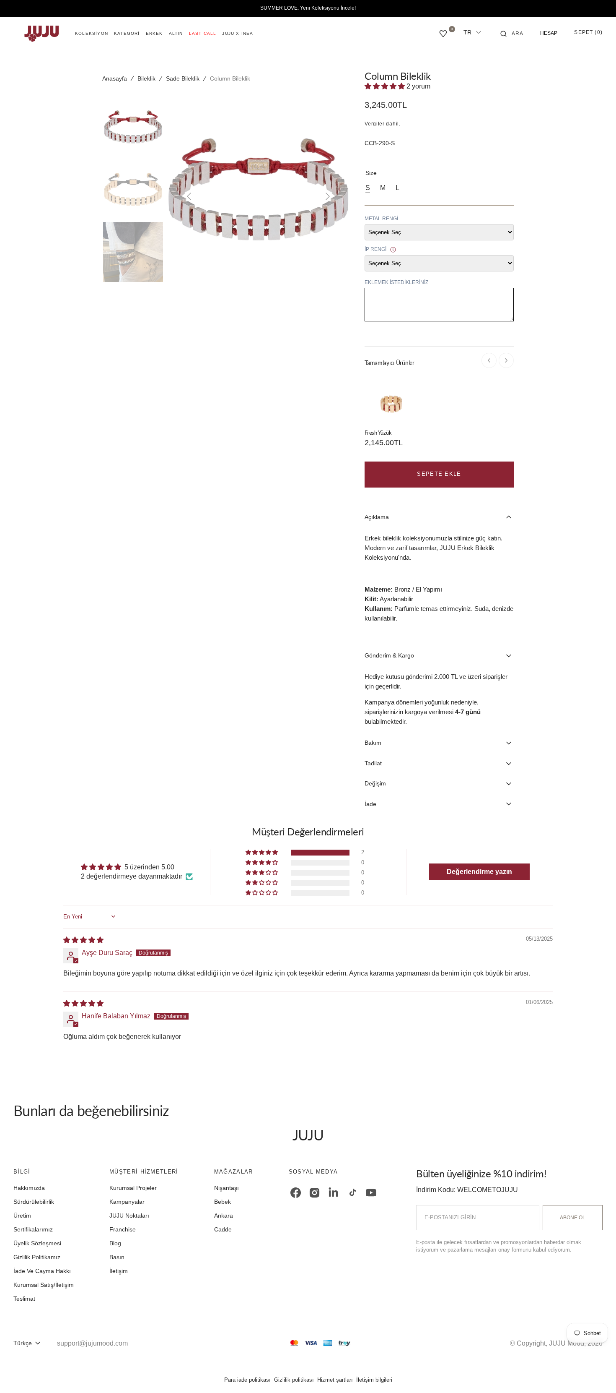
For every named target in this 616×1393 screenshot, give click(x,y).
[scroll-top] (597, 1373)
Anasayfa (114, 78)
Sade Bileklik (182, 78)
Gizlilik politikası (294, 1380)
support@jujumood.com (92, 1343)
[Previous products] (489, 360)
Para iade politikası (247, 1380)
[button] (512, 33)
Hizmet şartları (335, 1380)
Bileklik (146, 78)
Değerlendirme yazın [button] (479, 871)
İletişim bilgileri (374, 1380)
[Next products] (506, 360)
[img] (83, 940)
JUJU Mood (566, 1343)
